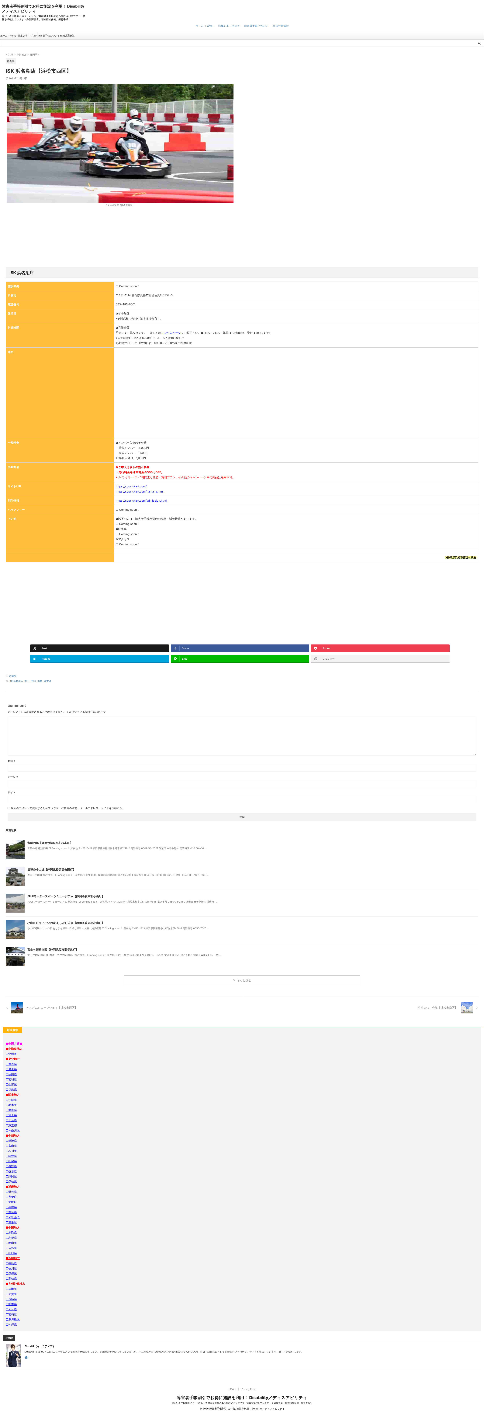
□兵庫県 (11, 1207)
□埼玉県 (11, 1115)
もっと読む (244, 980)
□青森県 (11, 1064)
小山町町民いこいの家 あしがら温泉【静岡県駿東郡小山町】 (66, 923)
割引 (27, 680)
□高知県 (11, 1278)
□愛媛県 (11, 1273)
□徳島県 (11, 1263)
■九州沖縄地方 (15, 1284)
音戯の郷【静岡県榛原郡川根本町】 (50, 843)
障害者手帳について (256, 25)
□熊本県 (11, 1304)
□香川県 (11, 1268)
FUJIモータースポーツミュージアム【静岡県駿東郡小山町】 (66, 896)
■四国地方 (13, 1258)
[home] (27, 1357)
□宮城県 (11, 1079)
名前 (11, 761)
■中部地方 (13, 1135)
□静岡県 (11, 1176)
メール (13, 776)
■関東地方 (13, 1094)
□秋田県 (11, 1074)
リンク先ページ (171, 333)
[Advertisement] (242, 237)
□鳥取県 (11, 1232)
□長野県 (11, 1166)
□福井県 (11, 1156)
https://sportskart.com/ (131, 486)
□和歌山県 (13, 1217)
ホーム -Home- (204, 25)
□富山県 (11, 1146)
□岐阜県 (11, 1171)
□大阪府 (11, 1202)
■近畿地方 (13, 1186)
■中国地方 (13, 1227)
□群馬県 (11, 1110)
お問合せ (232, 1389)
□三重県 (11, 1222)
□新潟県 (11, 1140)
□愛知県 (11, 1181)
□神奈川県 (13, 1130)
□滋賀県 (11, 1192)
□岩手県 (11, 1069)
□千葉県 (11, 1120)
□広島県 (11, 1248)
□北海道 (11, 1054)
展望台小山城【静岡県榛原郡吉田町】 (51, 869)
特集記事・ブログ (229, 25)
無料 (39, 680)
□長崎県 (11, 1299)
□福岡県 (11, 1289)
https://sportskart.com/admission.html (141, 500)
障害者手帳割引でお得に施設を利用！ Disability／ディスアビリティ (242, 1397)
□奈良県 (11, 1212)
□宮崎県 (11, 1314)
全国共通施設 (281, 25)
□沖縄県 (11, 1324)
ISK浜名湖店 (16, 680)
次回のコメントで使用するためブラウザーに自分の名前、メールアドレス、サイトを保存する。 (68, 808)
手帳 (33, 680)
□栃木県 (11, 1105)
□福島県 (11, 1089)
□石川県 (11, 1151)
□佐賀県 (11, 1294)
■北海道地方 (14, 1049)
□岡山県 (11, 1243)
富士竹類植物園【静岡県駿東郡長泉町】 (52, 949)
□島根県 (11, 1238)
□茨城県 (11, 1100)
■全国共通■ (14, 1043)
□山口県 (11, 1253)
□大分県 (11, 1309)
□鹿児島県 (13, 1319)
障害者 (47, 680)
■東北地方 (13, 1059)
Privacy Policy (249, 1389)
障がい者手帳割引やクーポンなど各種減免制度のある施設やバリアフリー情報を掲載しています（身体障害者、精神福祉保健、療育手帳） (242, 1403)
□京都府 (11, 1197)
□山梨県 (11, 1161)
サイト (12, 792)
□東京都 (11, 1125)
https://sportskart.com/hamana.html (140, 491)
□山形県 (11, 1084)
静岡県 (13, 675)
